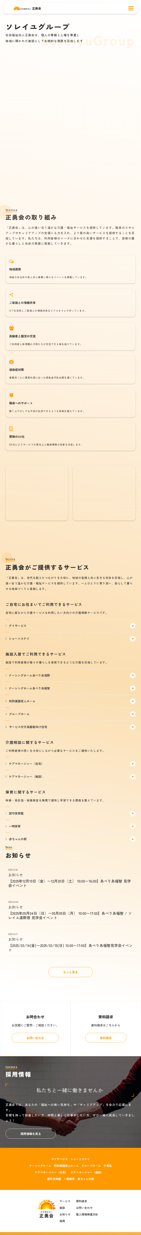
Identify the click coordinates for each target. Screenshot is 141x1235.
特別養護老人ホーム (66, 1165)
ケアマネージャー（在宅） (51, 1172)
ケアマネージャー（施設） (87, 1172)
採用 (62, 1221)
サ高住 (108, 1165)
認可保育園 (54, 1179)
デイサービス (59, 1159)
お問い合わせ (84, 1208)
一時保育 (69, 1179)
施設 (62, 1208)
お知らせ (64, 1214)
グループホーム (91, 1165)
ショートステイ (80, 1159)
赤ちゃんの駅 (85, 1179)
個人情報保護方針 (87, 1214)
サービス (64, 1201)
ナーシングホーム (40, 1165)
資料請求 (81, 1201)
